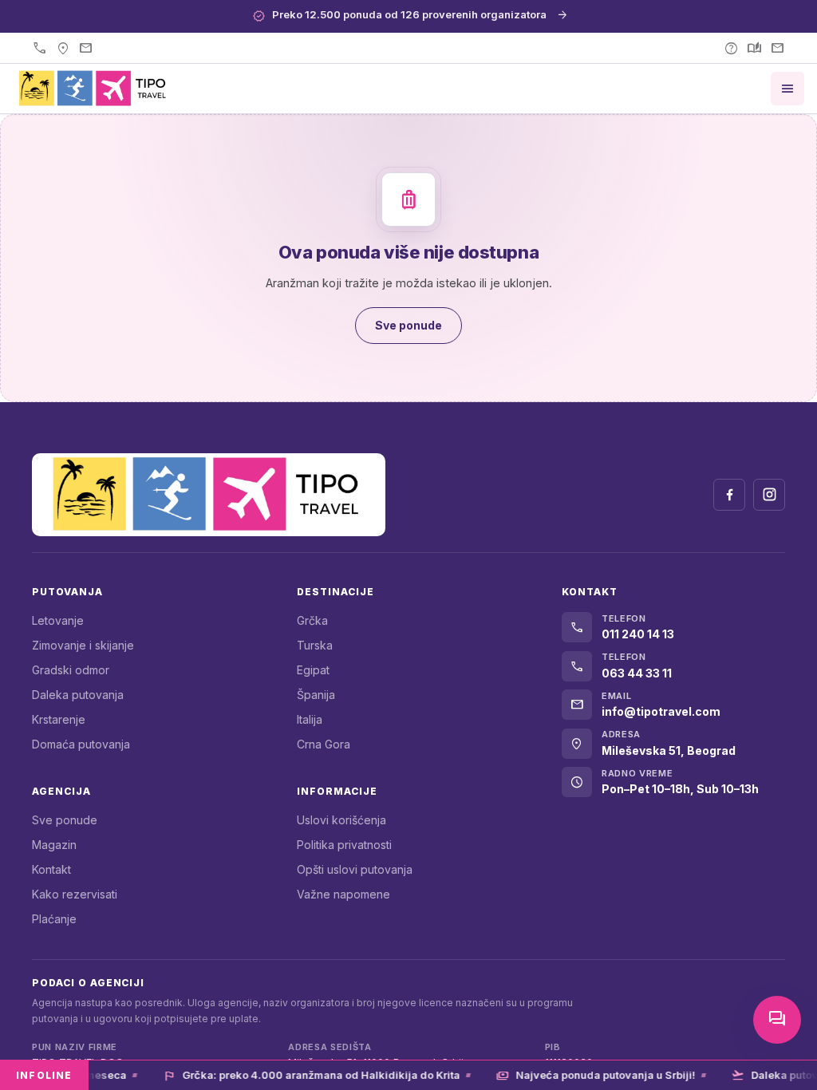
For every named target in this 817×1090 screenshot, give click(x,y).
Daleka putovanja (78, 694)
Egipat (313, 670)
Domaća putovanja (81, 744)
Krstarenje (58, 719)
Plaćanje (54, 919)
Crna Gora (323, 744)
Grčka (312, 620)
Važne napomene (343, 894)
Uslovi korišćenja (341, 820)
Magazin (54, 844)
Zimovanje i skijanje (83, 645)
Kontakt (51, 869)
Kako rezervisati (74, 894)
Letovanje (58, 620)
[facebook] (729, 495)
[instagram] (769, 495)
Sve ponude (64, 820)
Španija (316, 694)
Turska (315, 645)
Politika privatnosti (344, 844)
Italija (309, 719)
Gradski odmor (70, 670)
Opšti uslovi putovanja (354, 869)
